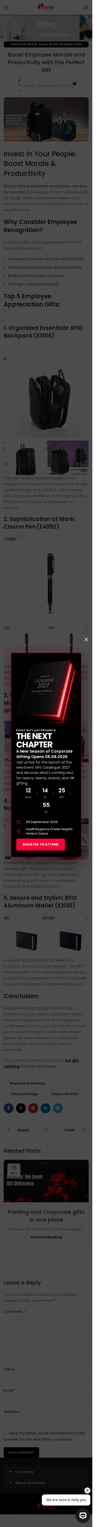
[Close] (86, 639)
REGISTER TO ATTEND (41, 844)
